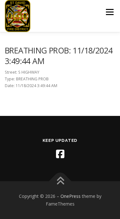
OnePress (70, 196)
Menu (109, 12)
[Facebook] (60, 154)
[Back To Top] (60, 181)
